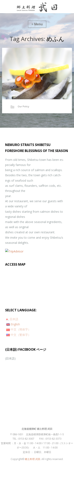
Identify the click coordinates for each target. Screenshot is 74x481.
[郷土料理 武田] (37, 6)
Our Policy (23, 106)
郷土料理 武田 (32, 459)
